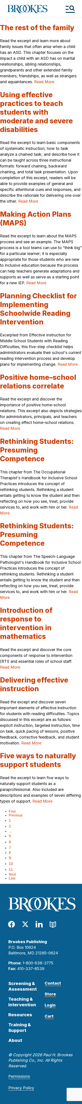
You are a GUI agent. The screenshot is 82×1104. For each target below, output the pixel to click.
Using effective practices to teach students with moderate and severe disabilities (36, 112)
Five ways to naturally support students (38, 760)
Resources (20, 1014)
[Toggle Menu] (70, 9)
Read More (44, 81)
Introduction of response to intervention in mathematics (26, 623)
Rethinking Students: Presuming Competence (37, 450)
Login (50, 1005)
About (15, 1040)
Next (12, 874)
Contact (53, 983)
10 (11, 863)
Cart (49, 1016)
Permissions (19, 1076)
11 (11, 869)
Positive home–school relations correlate (38, 381)
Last (12, 878)
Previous (16, 815)
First (12, 811)
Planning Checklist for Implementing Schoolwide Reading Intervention (38, 309)
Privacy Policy (21, 1088)
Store (50, 994)
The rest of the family (37, 27)
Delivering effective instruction (34, 684)
